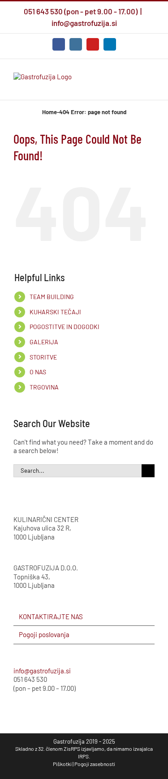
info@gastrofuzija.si (84, 22)
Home (49, 112)
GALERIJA (44, 342)
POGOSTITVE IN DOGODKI (64, 326)
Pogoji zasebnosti (94, 764)
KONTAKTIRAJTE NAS (51, 616)
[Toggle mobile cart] (118, 86)
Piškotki (62, 764)
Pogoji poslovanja (44, 634)
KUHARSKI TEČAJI (55, 312)
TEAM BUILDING (52, 296)
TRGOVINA (44, 387)
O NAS (38, 372)
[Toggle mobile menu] (151, 86)
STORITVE (43, 357)
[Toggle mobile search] (134, 86)
